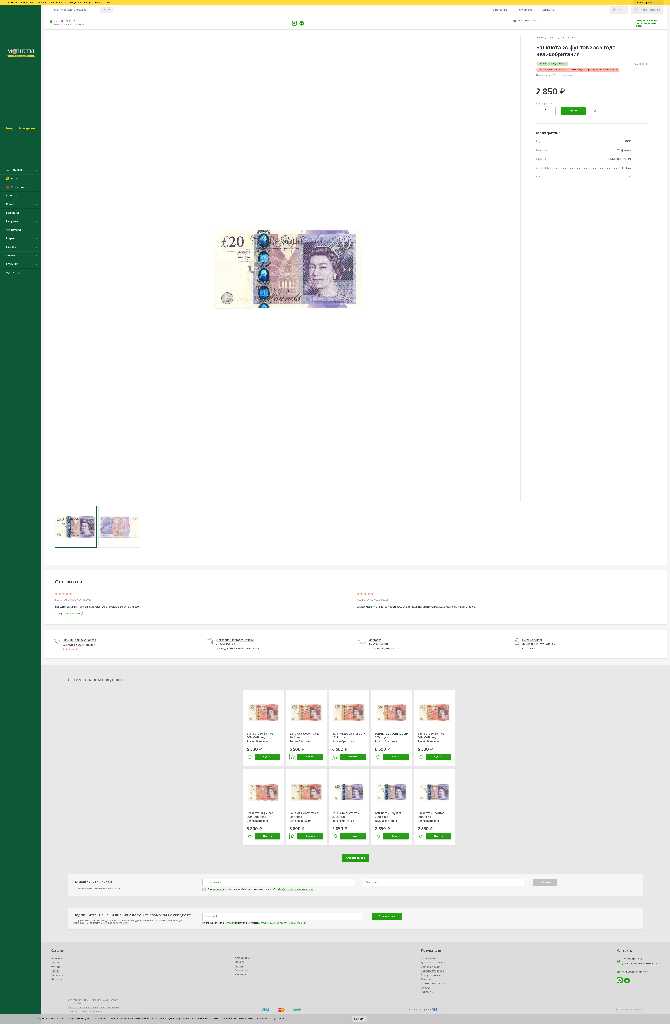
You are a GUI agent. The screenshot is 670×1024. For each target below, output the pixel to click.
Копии (55, 971)
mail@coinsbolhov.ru (635, 972)
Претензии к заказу (433, 983)
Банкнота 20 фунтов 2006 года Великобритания (345, 817)
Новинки (56, 958)
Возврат (426, 979)
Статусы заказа (431, 975)
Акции (55, 963)
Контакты (548, 10)
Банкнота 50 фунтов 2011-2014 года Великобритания (305, 737)
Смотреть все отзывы (67, 614)
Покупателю (524, 10)
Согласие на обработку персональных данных (93, 1007)
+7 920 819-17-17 (64, 21)
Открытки (241, 970)
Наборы (240, 962)
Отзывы (426, 988)
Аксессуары (242, 958)
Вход (9, 128)
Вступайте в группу (420, 1010)
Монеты (56, 967)
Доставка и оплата (433, 963)
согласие (218, 889)
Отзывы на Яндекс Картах (79, 640)
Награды (56, 979)
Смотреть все (355, 858)
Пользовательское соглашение (85, 1011)
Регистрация (26, 128)
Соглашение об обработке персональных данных (253, 1019)
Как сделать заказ (432, 971)
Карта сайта (74, 1003)
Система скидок (431, 967)
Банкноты (57, 975)
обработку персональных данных (295, 889)
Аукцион (240, 974)
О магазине (499, 10)
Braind (639, 1010)
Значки (239, 966)
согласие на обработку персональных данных (282, 923)
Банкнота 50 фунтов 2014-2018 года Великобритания (260, 737)
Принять (359, 1018)
